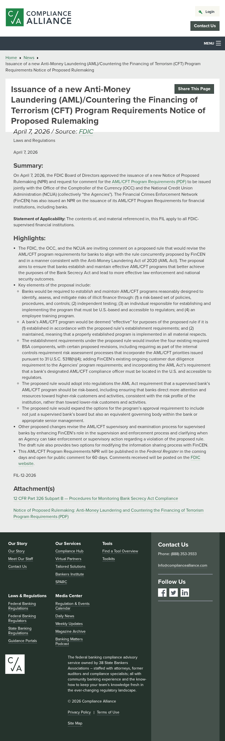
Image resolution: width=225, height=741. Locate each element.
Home (11, 57)
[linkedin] (185, 592)
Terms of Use (108, 712)
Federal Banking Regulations (22, 606)
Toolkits (108, 559)
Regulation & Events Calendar (72, 606)
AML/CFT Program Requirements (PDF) (149, 181)
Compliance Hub (69, 551)
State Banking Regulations (20, 630)
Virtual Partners (68, 559)
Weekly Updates (69, 623)
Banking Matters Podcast (69, 641)
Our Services (68, 543)
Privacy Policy (79, 712)
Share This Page (194, 89)
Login (210, 12)
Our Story (17, 543)
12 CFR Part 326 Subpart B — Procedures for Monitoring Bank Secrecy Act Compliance (95, 498)
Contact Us (205, 26)
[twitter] (173, 592)
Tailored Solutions (70, 566)
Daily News (64, 616)
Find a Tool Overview (120, 551)
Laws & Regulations (27, 596)
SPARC (61, 582)
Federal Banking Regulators (22, 618)
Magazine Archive (70, 631)
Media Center (68, 596)
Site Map (75, 723)
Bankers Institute (69, 574)
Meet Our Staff (20, 559)
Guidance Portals (22, 640)
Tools (107, 543)
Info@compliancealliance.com (182, 565)
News (29, 57)
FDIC (86, 132)
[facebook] (162, 592)
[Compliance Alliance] (38, 18)
